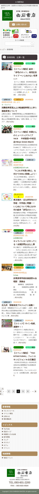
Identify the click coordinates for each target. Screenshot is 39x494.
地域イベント (8, 458)
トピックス (7, 425)
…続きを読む (21, 95)
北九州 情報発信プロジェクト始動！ (18, 305)
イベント (18, 63)
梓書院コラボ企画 (10, 434)
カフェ (18, 99)
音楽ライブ (30, 267)
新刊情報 (7, 437)
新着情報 (6, 407)
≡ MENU (19, 2)
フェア (6, 440)
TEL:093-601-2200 (19, 482)
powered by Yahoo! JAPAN (27, 46)
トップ (2, 49)
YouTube (7, 429)
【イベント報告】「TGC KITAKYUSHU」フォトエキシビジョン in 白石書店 (24, 356)
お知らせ (7, 99)
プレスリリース (9, 411)
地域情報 (6, 454)
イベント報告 (30, 63)
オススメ (30, 230)
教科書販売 (7, 419)
